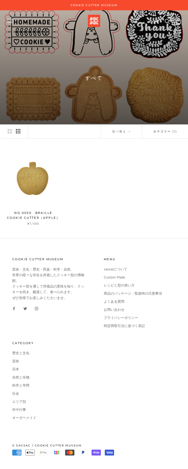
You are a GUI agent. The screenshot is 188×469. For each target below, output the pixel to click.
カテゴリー (165, 131)
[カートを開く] (178, 21)
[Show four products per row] (18, 131)
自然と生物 (20, 377)
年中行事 (19, 409)
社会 (15, 393)
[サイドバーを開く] (10, 21)
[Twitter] (25, 308)
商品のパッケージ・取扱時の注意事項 (133, 293)
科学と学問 (20, 385)
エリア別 (19, 401)
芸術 (15, 361)
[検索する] (167, 21)
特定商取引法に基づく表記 (124, 326)
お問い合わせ (114, 309)
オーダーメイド (24, 418)
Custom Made (114, 277)
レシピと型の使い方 (119, 285)
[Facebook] (14, 308)
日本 (15, 369)
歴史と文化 (20, 353)
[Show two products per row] (10, 131)
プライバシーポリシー (121, 317)
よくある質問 (114, 301)
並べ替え (120, 131)
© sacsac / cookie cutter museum (47, 445)
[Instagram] (36, 308)
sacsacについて (115, 269)
